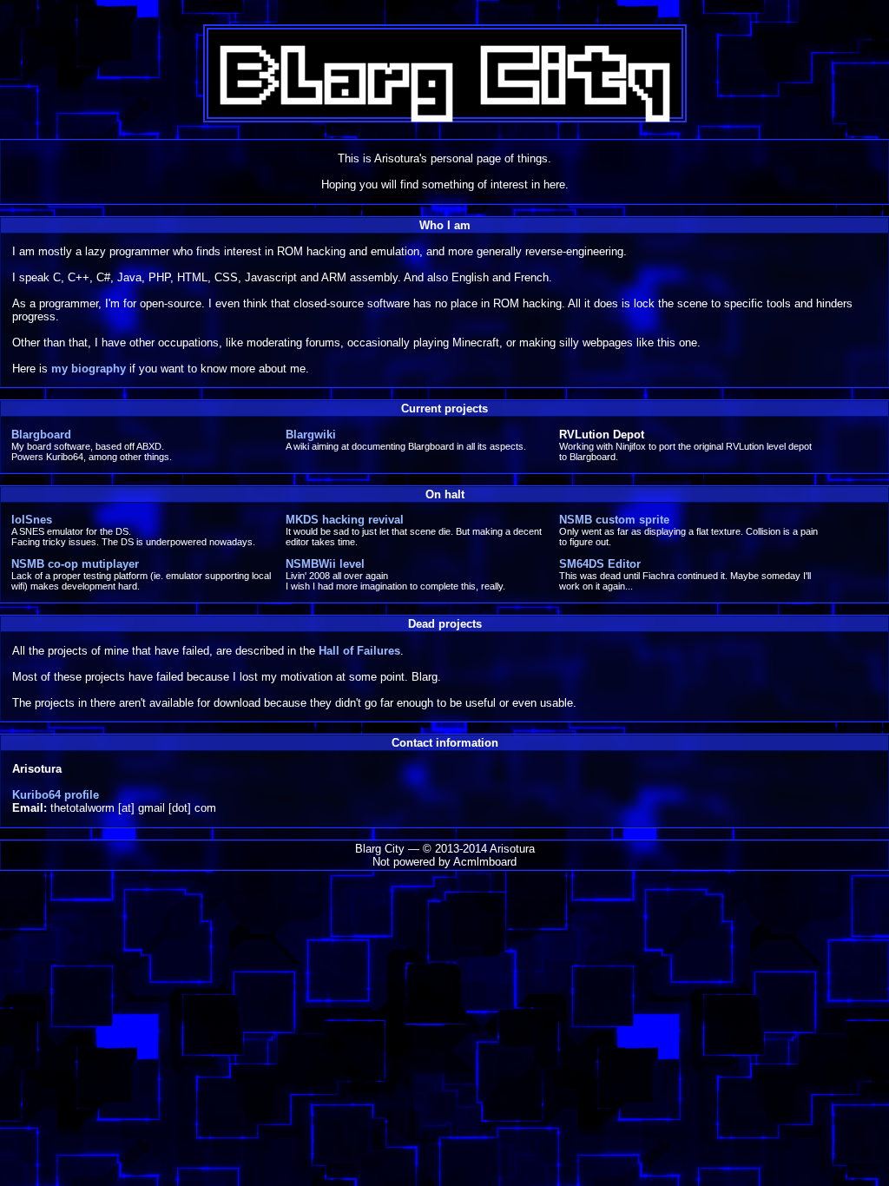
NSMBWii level (325, 563)
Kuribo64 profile (55, 794)
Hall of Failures (359, 650)
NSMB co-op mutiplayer (75, 563)
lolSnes (31, 519)
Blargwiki (311, 434)
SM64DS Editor (600, 563)
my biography (88, 368)
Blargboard (41, 434)
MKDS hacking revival (345, 519)
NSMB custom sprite (614, 519)
